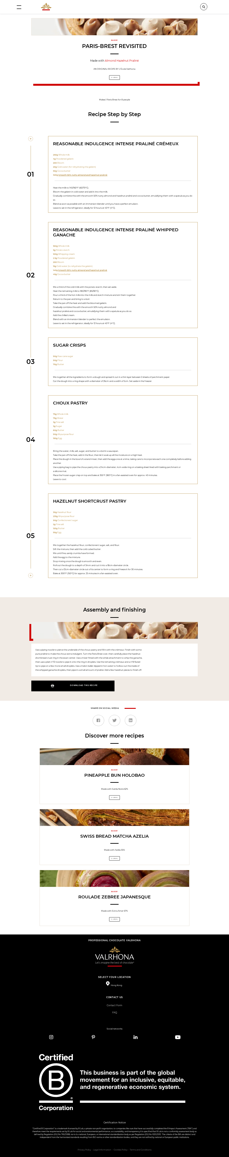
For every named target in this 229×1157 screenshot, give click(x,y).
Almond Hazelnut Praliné (122, 60)
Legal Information (102, 1150)
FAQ (114, 1012)
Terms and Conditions (140, 1150)
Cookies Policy (120, 1150)
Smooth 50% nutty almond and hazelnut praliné (82, 175)
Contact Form (114, 1005)
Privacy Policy (84, 1150)
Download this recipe (84, 685)
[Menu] (19, 7)
